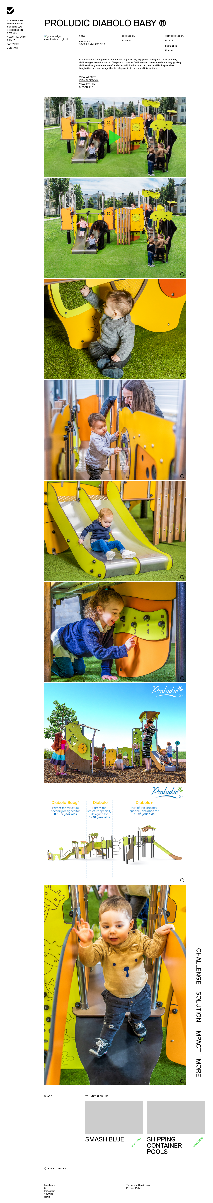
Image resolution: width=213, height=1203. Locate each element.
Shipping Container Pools (164, 1145)
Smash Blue (104, 1139)
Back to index (56, 1168)
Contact (12, 47)
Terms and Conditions (138, 1185)
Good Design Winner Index (15, 22)
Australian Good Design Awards (15, 30)
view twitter (87, 83)
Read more (136, 1142)
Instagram (49, 1191)
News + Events (16, 36)
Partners (13, 44)
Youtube (48, 1193)
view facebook (89, 80)
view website (87, 77)
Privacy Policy (134, 1188)
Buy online (86, 87)
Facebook (49, 1185)
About (11, 40)
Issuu (47, 1196)
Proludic (126, 40)
